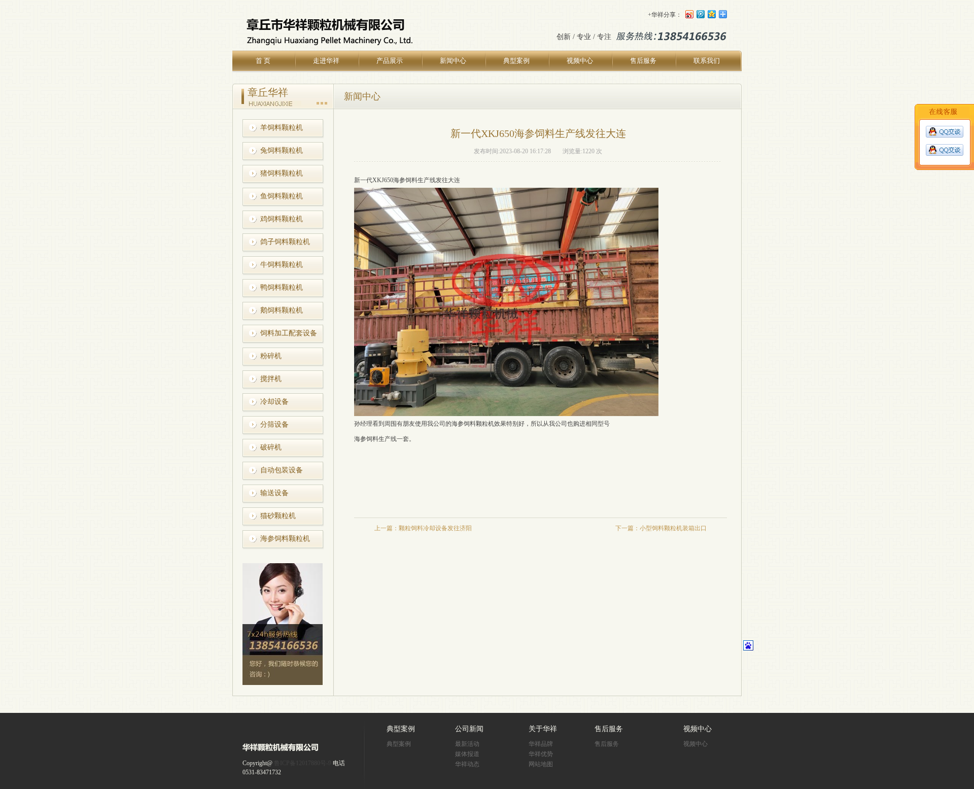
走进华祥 (326, 60)
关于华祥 (543, 729)
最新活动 (467, 743)
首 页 (263, 60)
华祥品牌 (541, 743)
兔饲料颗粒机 (281, 150)
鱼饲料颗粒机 (281, 196)
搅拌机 (271, 379)
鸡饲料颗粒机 (281, 219)
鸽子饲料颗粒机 (285, 242)
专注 (604, 37)
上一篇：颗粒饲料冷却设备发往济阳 (423, 528)
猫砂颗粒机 (278, 516)
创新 (563, 37)
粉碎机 (271, 356)
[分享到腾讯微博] (700, 14)
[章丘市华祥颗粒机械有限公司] (280, 751)
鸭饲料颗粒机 (281, 287)
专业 (584, 37)
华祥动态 (467, 764)
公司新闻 (469, 729)
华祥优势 (541, 754)
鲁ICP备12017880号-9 (302, 763)
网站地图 (541, 764)
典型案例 (516, 60)
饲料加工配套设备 (288, 333)
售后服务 (643, 60)
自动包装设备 (281, 470)
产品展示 (389, 60)
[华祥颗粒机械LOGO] (327, 49)
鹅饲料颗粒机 (281, 310)
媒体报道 (467, 754)
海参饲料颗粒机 (285, 538)
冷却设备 (274, 401)
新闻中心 (453, 60)
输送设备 (274, 493)
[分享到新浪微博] (688, 14)
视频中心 (580, 60)
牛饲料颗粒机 (281, 264)
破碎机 (271, 447)
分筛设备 (274, 424)
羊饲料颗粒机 (281, 127)
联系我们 (706, 60)
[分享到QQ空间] (711, 14)
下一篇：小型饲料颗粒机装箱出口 (661, 528)
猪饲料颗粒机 (281, 173)
